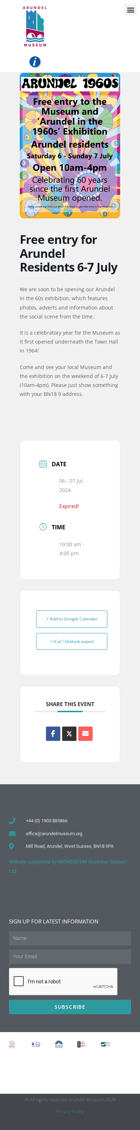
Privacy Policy (70, 1111)
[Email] (85, 734)
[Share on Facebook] (53, 734)
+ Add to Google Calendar (72, 619)
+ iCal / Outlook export (72, 641)
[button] (130, 9)
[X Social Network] (69, 734)
